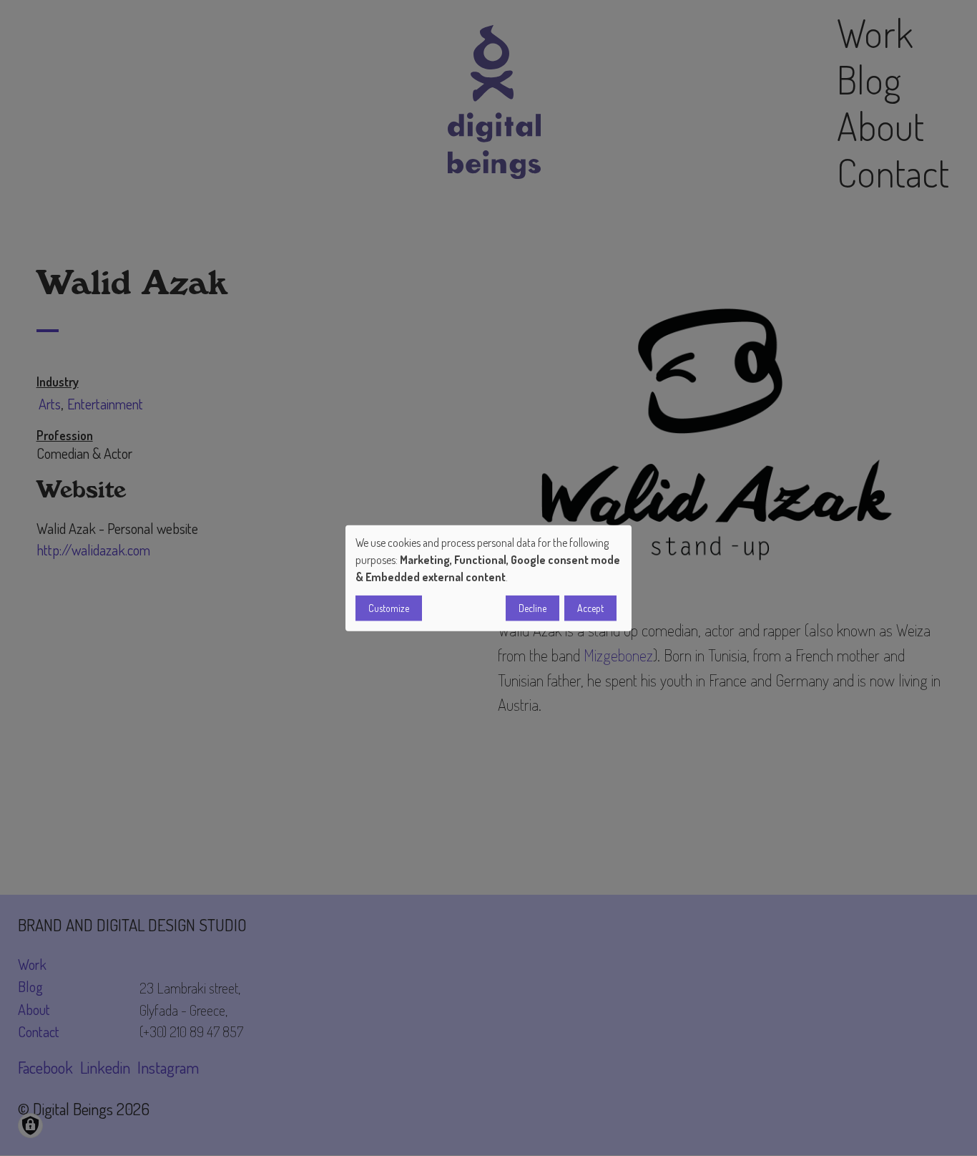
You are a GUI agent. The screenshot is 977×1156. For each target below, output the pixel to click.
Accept (590, 608)
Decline (532, 608)
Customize (388, 608)
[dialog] (488, 578)
